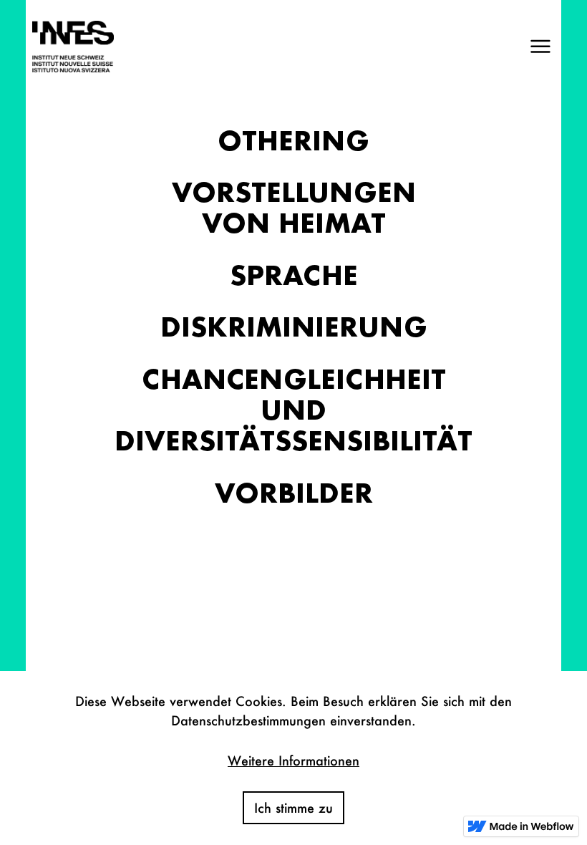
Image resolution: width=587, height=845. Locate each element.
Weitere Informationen (293, 760)
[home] (70, 46)
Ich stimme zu (293, 807)
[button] (540, 46)
